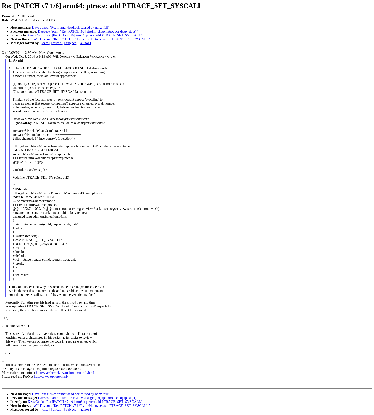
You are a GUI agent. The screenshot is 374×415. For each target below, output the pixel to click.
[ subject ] (70, 43)
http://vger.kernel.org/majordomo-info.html (65, 372)
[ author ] (84, 43)
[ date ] (45, 43)
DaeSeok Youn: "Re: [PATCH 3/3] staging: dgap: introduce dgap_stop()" (88, 31)
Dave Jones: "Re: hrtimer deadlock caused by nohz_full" (71, 27)
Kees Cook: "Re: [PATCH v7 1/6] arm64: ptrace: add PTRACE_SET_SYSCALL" (85, 35)
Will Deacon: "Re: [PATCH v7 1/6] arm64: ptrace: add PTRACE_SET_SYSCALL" (92, 39)
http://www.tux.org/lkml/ (51, 376)
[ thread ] (57, 43)
